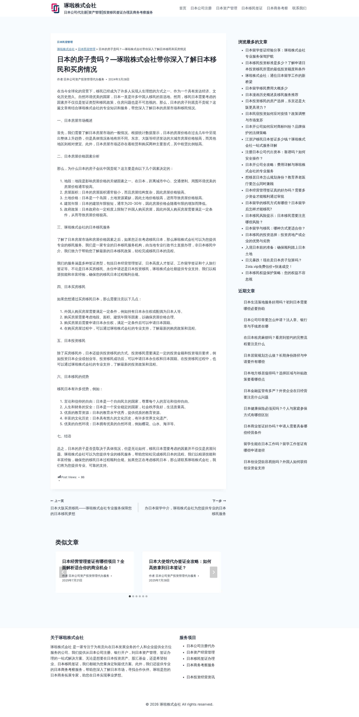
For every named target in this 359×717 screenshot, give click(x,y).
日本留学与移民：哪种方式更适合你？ (275, 228)
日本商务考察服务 (201, 665)
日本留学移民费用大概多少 (266, 88)
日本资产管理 (226, 8)
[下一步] (213, 572)
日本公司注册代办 (201, 646)
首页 (182, 8)
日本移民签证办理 (201, 658)
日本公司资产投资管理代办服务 (84, 79)
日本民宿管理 (65, 41)
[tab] (130, 596)
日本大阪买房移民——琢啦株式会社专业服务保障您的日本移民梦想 (91, 507)
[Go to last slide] (63, 572)
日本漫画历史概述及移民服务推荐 (271, 95)
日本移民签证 (252, 8)
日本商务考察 (277, 8)
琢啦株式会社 (66, 49)
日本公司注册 (201, 8)
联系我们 (299, 8)
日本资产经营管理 (201, 652)
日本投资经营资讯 (201, 677)
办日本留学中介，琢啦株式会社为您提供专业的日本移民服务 (185, 507)
